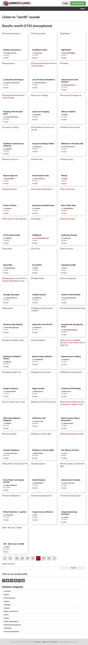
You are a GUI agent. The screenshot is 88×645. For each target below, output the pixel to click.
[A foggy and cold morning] (44, 379)
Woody (64, 176)
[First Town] (44, 255)
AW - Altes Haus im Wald (13, 544)
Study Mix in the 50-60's (42, 324)
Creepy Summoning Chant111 (69, 513)
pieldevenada (68, 423)
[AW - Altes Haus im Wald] (15, 534)
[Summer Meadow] (15, 440)
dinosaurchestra (11, 453)
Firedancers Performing (70, 388)
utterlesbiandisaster (41, 238)
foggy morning (38, 388)
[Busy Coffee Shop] (73, 196)
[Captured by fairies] (15, 196)
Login (65, 3)
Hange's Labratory (10, 388)
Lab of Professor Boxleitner (43, 80)
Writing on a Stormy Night (43, 450)
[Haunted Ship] (44, 166)
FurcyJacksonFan (69, 298)
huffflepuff (36, 235)
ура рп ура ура (68, 483)
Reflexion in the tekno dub (72, 144)
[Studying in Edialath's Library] (15, 347)
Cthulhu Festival (39, 295)
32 (38, 558)
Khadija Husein (10, 53)
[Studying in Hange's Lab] (15, 379)
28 (17, 558)
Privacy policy (14, 642)
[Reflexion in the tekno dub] (73, 134)
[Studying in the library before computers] (44, 315)
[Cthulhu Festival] (44, 285)
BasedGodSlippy (69, 53)
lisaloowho (38, 53)
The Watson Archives (70, 450)
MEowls (8, 362)
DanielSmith (38, 359)
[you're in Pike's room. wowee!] (15, 408)
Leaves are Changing (40, 112)
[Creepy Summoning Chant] (73, 502)
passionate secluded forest (43, 205)
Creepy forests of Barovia (42, 512)
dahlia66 (8, 149)
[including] (73, 70)
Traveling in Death (39, 50)
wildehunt (38, 327)
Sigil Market (66, 50)
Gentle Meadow (38, 480)
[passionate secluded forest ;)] (44, 196)
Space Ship (7, 265)
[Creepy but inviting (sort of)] (44, 502)
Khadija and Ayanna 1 (12, 50)
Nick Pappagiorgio (12, 327)
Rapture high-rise (10, 176)
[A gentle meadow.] (44, 470)
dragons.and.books (12, 83)
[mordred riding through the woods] (73, 315)
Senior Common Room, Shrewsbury (70, 419)
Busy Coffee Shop (68, 205)
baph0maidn (38, 483)
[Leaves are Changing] (44, 102)
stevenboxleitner (40, 83)
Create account (78, 3)
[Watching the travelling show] (73, 379)
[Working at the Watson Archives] (73, 440)
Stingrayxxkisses (69, 85)
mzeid (65, 178)
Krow (65, 268)
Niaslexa (8, 208)
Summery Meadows (11, 450)
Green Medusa (39, 178)
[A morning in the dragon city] (73, 102)
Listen (7, 45)
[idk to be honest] (73, 255)
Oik (35, 515)
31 (33, 558)
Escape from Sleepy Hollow (43, 144)
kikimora (66, 359)
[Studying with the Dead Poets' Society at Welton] (15, 102)
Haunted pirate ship (40, 176)
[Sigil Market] (73, 40)
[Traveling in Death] (44, 40)
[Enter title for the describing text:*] (15, 225)
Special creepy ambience (42, 356)
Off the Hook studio (11, 235)
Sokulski (37, 114)
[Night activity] (15, 315)
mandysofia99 (10, 391)
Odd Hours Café (39, 418)
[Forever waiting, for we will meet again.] (73, 470)
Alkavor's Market (68, 112)
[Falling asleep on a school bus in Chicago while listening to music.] (15, 285)
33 (44, 558)
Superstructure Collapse (71, 356)
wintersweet (38, 421)
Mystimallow (38, 453)
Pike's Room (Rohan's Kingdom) (12, 419)
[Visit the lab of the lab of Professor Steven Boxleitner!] (44, 70)
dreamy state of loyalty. (70, 480)
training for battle (68, 265)
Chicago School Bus (11, 295)
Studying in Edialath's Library (12, 358)
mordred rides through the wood (72, 326)
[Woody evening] (73, 166)
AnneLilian (9, 515)
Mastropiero (38, 391)
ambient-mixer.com (18, 3)
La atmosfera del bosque (13, 80)
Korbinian (37, 298)
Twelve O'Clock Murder (70, 295)
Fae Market (37, 265)
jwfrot (7, 547)
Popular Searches (8, 564)
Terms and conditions (26, 642)
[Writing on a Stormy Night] (44, 440)
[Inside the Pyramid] (73, 225)
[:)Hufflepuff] (44, 225)
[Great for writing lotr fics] (15, 502)
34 (49, 558)
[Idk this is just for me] (15, 166)
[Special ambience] (44, 347)
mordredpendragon (70, 330)
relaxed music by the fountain (69, 81)
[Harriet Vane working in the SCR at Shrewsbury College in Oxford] (73, 408)
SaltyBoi (8, 238)
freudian (37, 208)
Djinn (36, 268)
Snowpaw (37, 146)
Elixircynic (67, 391)
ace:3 (65, 453)
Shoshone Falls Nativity (13, 324)
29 (22, 558)
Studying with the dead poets (13, 113)
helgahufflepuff (11, 485)
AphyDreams (10, 178)
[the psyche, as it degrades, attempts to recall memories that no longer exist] (73, 347)
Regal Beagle (10, 268)
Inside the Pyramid (69, 235)
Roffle (65, 114)
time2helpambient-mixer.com (68, 642)
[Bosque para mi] (15, 70)
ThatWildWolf (68, 208)
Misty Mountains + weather (14, 512)
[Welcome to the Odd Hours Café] (44, 408)
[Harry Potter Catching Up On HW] (15, 470)
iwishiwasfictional (11, 117)
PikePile (8, 423)
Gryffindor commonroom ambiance (13, 145)
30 (27, 558)
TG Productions (69, 146)
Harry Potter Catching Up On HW (13, 481)
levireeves (67, 238)
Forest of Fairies (10, 205)
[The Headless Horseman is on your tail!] (44, 134)
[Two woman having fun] (15, 40)
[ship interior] (15, 255)
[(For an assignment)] (73, 285)
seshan (66, 517)
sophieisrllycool (11, 298)
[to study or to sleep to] (15, 134)
